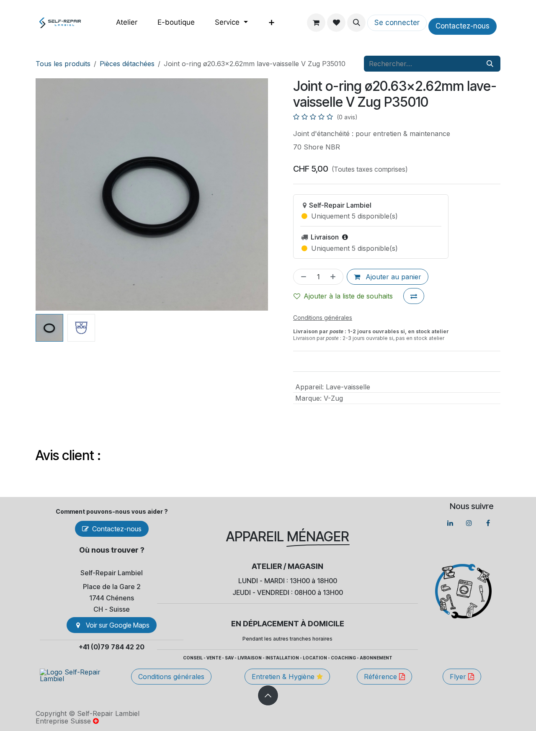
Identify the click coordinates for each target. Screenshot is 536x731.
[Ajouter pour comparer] (413, 296)
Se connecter (397, 22)
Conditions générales (171, 676)
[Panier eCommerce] (316, 22)
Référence (381, 676)
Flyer (459, 676)
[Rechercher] (489, 64)
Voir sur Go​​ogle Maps (117, 625)
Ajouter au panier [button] (392, 277)
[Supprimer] (302, 276)
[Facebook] (487, 523)
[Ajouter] (334, 276)
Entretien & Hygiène (284, 676)
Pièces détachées (127, 63)
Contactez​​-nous (463, 26)
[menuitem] (126, 22)
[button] (356, 22)
